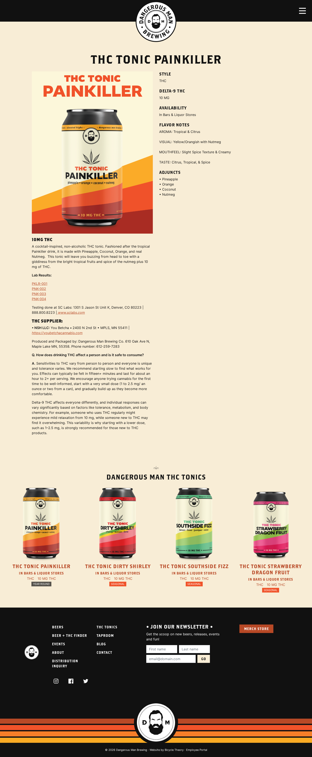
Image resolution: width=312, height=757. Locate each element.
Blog (101, 644)
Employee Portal (196, 749)
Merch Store (256, 629)
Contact (104, 652)
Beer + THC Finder (69, 635)
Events (58, 644)
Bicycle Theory (174, 749)
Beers (57, 627)
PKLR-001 (39, 284)
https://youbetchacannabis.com (57, 333)
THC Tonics (107, 627)
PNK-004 (39, 299)
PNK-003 (39, 294)
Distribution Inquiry (65, 663)
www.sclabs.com (71, 312)
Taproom (105, 635)
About (58, 652)
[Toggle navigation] (302, 11)
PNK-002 (39, 289)
